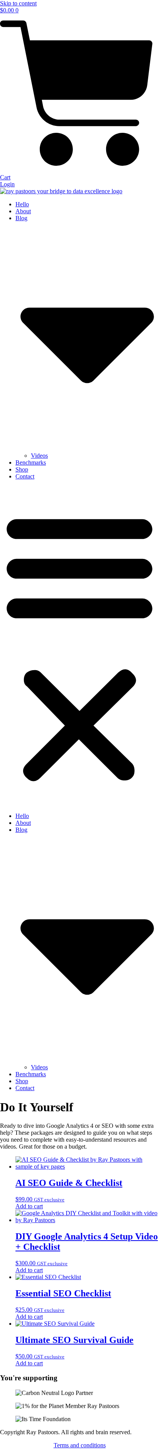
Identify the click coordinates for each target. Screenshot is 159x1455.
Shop (21, 469)
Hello (22, 204)
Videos (39, 455)
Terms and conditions (80, 1445)
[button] (79, 646)
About (23, 211)
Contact (24, 476)
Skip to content (18, 3)
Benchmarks (30, 462)
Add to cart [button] (29, 1206)
